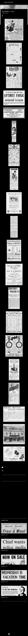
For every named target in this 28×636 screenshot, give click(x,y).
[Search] (26, 2)
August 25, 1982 (4, 550)
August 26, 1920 (4, 581)
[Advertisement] (14, 499)
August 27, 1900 (4, 534)
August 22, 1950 (4, 597)
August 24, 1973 (4, 566)
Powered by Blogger (15, 634)
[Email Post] (2, 467)
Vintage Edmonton (8, 2)
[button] (2, 16)
